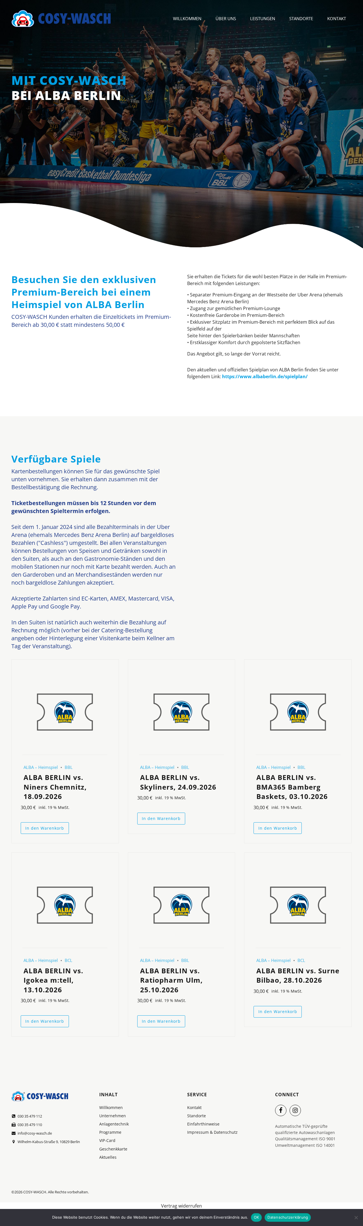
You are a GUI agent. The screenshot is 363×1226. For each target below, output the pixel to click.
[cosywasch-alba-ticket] (64, 712)
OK (256, 1217)
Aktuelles (108, 1157)
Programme (110, 1132)
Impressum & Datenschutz (212, 1132)
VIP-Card (107, 1140)
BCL (68, 960)
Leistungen (262, 18)
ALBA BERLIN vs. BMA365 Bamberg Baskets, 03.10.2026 (292, 787)
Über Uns (226, 18)
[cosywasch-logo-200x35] (39, 1096)
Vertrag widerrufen (181, 1206)
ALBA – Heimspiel (41, 767)
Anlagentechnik (114, 1124)
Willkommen (187, 18)
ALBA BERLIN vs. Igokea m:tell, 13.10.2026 (53, 980)
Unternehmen (112, 1115)
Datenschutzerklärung (287, 1217)
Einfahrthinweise (203, 1124)
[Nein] (356, 1217)
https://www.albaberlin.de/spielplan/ (265, 376)
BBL (69, 767)
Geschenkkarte (113, 1149)
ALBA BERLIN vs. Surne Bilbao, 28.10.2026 (297, 975)
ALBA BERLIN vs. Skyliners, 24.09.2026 (178, 782)
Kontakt (336, 18)
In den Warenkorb (44, 828)
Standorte (301, 18)
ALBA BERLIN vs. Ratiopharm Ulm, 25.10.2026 (171, 980)
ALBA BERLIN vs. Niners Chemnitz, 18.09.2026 (55, 787)
